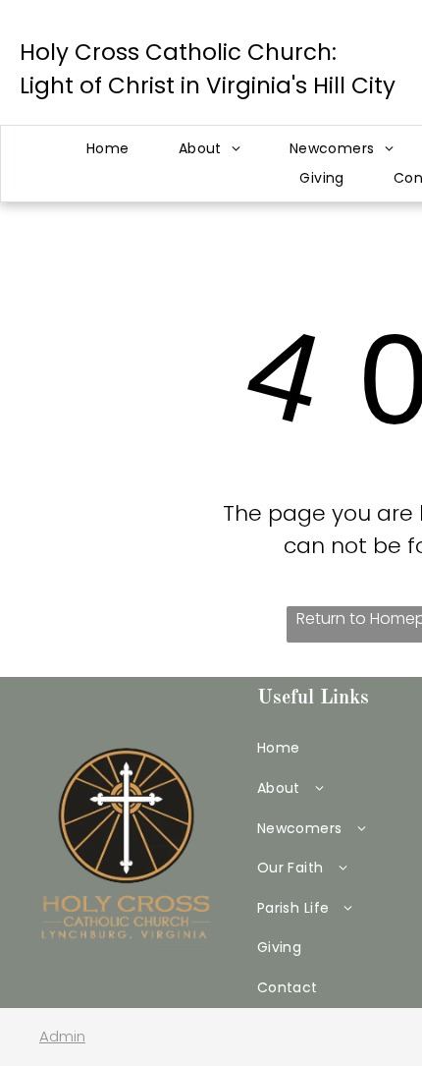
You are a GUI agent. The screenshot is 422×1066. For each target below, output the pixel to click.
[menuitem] (108, 149)
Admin (62, 1036)
